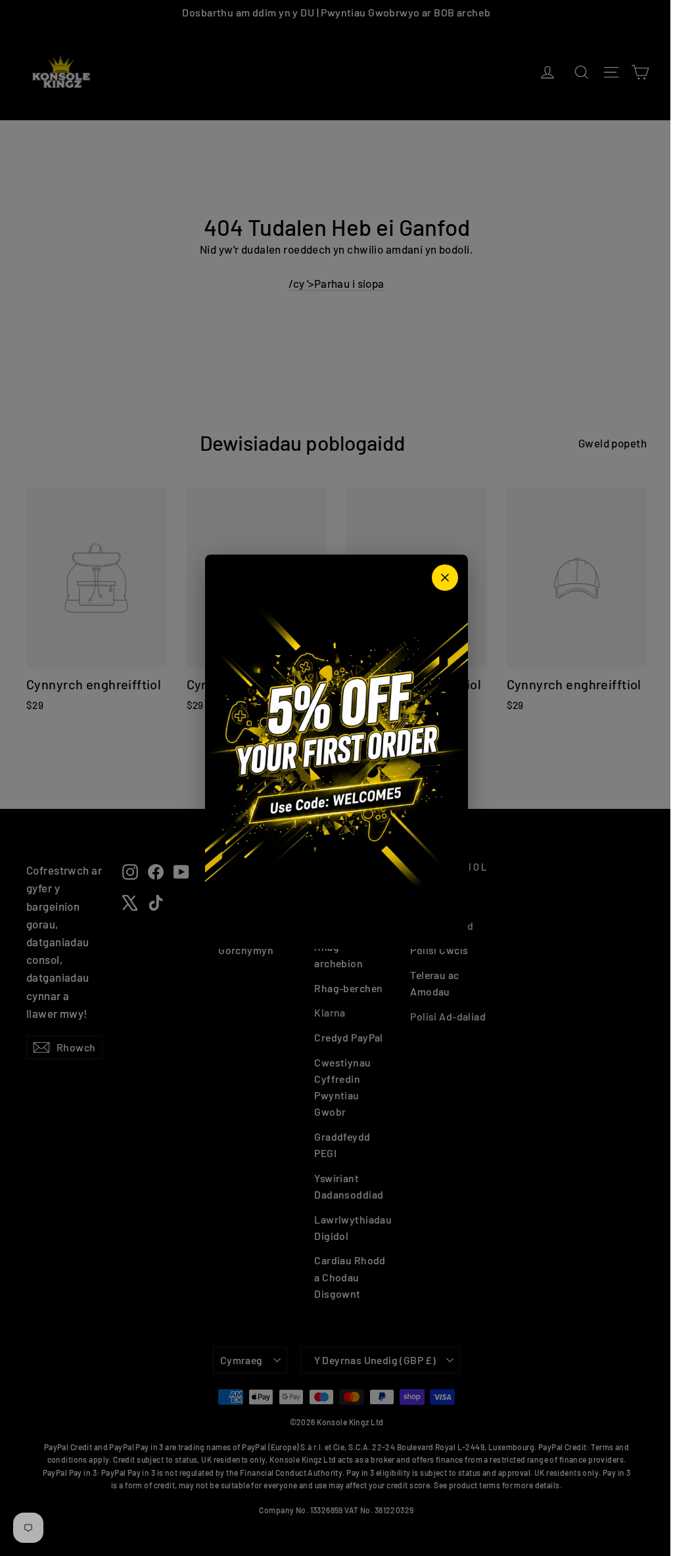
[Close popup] (445, 577)
